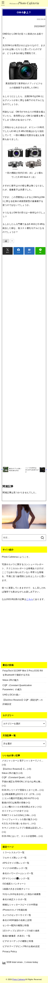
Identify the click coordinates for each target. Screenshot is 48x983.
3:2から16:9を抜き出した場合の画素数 (22, 894)
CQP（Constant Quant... (14, 777)
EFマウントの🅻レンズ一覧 (16, 878)
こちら (29, 599)
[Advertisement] (24, 360)
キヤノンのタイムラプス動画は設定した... (22, 828)
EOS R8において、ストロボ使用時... (20, 836)
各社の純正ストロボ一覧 (15, 899)
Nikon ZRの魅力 (10, 773)
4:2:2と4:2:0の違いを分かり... (16, 823)
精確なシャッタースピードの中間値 (20, 904)
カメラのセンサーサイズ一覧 (17, 915)
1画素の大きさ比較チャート (16, 889)
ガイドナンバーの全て (13, 811)
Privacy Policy (10, 951)
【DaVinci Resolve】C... (14, 769)
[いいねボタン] (6, 241)
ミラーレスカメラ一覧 (13, 852)
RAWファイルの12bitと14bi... (16, 815)
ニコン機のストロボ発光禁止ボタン (19, 806)
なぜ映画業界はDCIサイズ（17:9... (19, 794)
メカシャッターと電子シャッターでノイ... (22, 760)
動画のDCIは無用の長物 (13, 802)
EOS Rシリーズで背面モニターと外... (20, 790)
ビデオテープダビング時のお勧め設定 (21, 946)
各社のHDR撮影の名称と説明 (17, 920)
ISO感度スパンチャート (14, 883)
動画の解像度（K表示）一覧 (16, 936)
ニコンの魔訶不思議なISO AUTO (18, 798)
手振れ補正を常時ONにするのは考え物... (22, 781)
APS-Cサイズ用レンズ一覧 (16, 863)
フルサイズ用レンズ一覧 (15, 857)
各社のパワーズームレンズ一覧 (18, 873)
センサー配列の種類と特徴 (16, 925)
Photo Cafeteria (18, 979)
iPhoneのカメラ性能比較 (15, 910)
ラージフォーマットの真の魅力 (17, 819)
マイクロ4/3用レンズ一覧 (15, 868)
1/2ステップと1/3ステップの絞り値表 (21, 930)
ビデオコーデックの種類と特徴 (18, 941)
